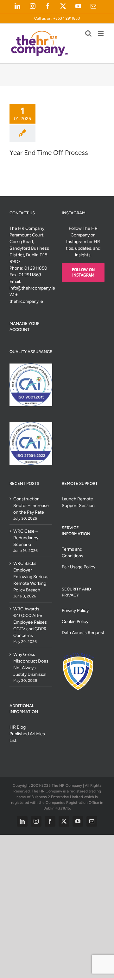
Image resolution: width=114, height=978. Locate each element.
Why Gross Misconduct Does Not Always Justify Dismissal (30, 664)
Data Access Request (83, 632)
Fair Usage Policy (78, 567)
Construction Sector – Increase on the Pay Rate (31, 505)
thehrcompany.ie (26, 301)
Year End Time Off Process (49, 152)
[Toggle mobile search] (88, 33)
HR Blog (18, 727)
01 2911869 (30, 275)
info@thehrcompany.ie (32, 288)
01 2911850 (35, 268)
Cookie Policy (75, 621)
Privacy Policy (75, 610)
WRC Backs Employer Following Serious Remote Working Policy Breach (30, 577)
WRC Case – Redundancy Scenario (25, 538)
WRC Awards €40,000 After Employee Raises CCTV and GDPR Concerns (30, 622)
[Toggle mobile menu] (101, 33)
